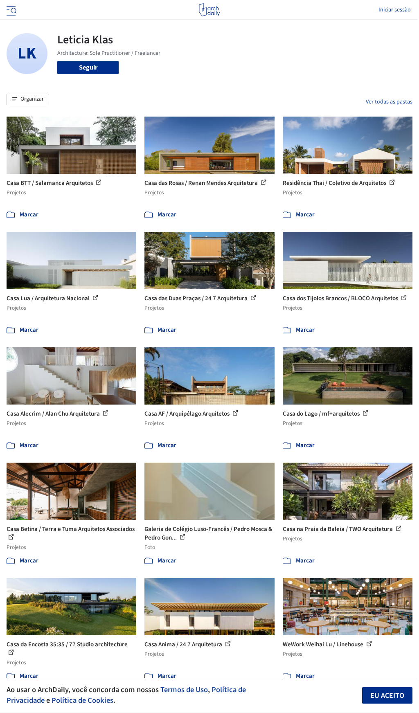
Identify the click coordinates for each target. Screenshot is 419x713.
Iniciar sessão (394, 10)
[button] (28, 99)
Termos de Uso (184, 689)
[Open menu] (10, 10)
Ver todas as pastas (389, 102)
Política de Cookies (82, 700)
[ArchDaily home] (209, 9)
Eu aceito (387, 696)
